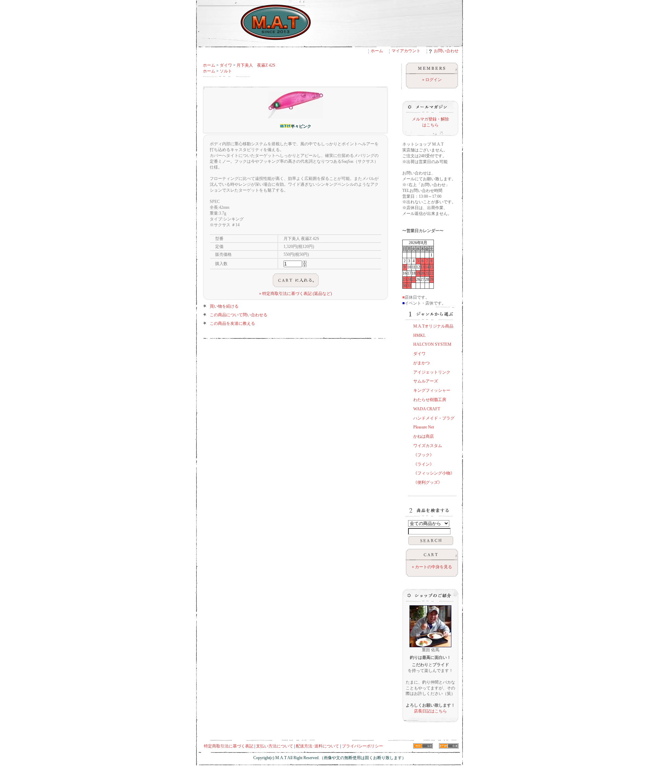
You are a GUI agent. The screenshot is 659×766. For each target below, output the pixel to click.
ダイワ (226, 65)
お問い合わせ (446, 50)
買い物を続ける (224, 306)
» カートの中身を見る (432, 566)
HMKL (419, 335)
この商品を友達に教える (232, 323)
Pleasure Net (423, 427)
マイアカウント (406, 50)
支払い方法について (274, 746)
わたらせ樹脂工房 (429, 399)
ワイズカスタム (427, 445)
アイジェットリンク (431, 372)
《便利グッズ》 (427, 482)
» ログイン (432, 79)
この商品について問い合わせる (238, 314)
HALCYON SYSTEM (432, 344)
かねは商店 (423, 436)
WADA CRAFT (426, 409)
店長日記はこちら (430, 711)
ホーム (377, 50)
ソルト (226, 71)
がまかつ (421, 363)
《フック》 (423, 455)
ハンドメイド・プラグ (433, 418)
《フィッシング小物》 (433, 473)
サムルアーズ (425, 381)
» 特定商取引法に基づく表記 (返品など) (295, 293)
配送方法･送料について (317, 746)
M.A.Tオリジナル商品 (433, 326)
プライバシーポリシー (362, 746)
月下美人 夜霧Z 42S (255, 65)
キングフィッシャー (431, 390)
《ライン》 (423, 464)
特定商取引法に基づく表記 (228, 746)
